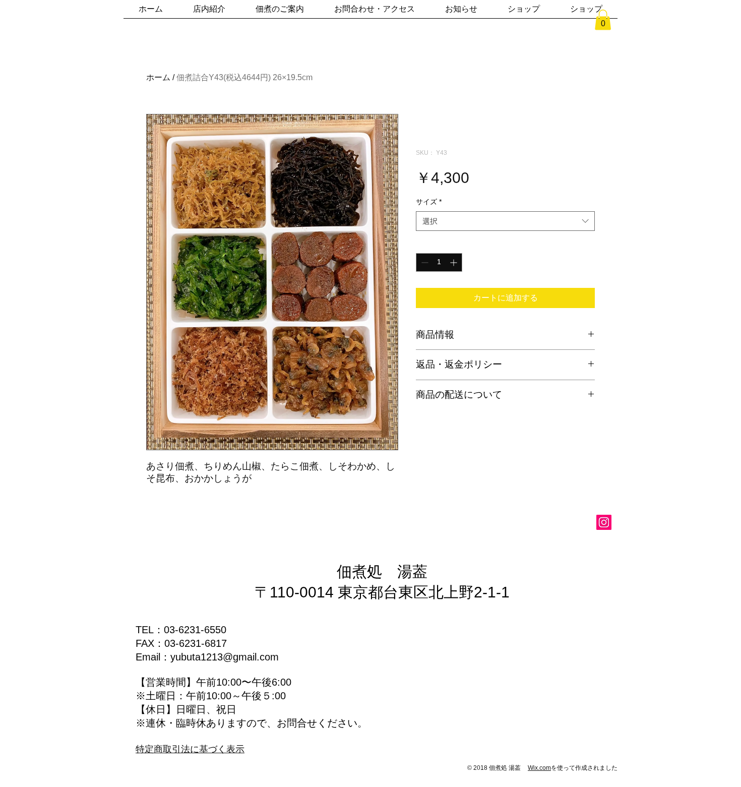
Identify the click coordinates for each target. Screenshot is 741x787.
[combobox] (505, 221)
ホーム (158, 77)
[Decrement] (423, 262)
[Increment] (454, 262)
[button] (602, 20)
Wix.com (539, 767)
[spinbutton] (439, 262)
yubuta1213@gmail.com (224, 656)
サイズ (429, 202)
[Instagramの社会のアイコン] (603, 522)
